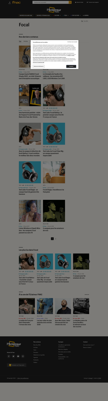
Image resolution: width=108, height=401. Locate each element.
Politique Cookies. (70, 55)
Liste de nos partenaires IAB (38, 62)
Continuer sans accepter (72, 41)
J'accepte (71, 66)
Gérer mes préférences (39, 66)
